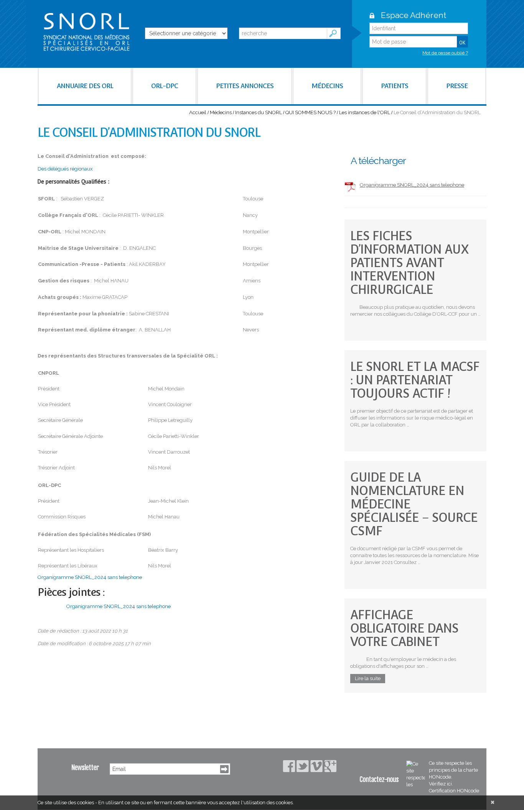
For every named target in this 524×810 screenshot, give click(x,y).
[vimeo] (316, 766)
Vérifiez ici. (441, 784)
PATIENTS (394, 86)
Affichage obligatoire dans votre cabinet (404, 628)
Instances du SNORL (258, 112)
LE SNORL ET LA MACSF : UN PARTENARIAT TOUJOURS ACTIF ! (415, 379)
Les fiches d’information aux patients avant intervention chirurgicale (409, 263)
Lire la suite (368, 678)
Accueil (197, 112)
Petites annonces (245, 86)
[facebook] (289, 766)
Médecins (221, 112)
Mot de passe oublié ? (445, 53)
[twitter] (303, 766)
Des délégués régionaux (65, 169)
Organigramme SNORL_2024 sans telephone (90, 577)
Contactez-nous (379, 779)
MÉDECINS (327, 86)
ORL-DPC (164, 86)
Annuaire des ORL (85, 86)
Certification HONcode (454, 791)
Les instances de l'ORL (364, 112)
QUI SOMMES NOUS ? (310, 112)
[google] (330, 766)
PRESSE (457, 86)
